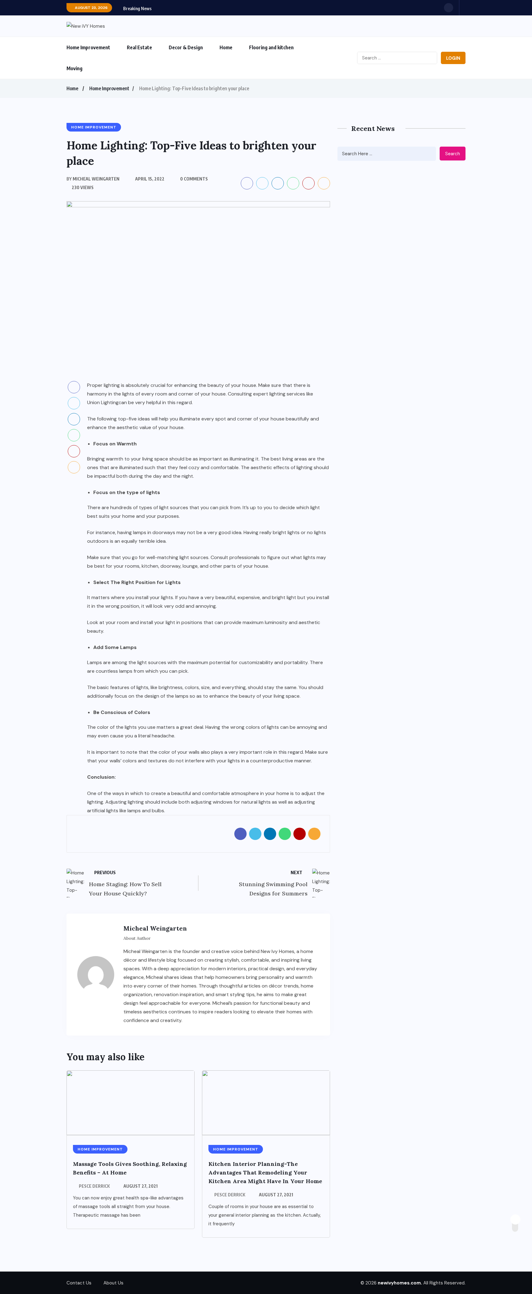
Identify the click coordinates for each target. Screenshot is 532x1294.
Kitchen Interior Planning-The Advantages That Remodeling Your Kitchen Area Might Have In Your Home (265, 1172)
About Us (113, 1283)
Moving (74, 68)
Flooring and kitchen (271, 47)
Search (452, 154)
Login (453, 58)
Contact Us (78, 1283)
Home (226, 47)
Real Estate (139, 47)
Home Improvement (88, 47)
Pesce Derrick (94, 1186)
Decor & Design (186, 47)
